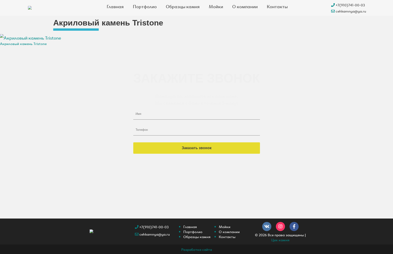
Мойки (216, 6)
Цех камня (280, 239)
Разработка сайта (196, 249)
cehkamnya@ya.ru (350, 10)
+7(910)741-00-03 (350, 4)
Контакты (277, 6)
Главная (115, 6)
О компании (245, 6)
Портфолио (145, 6)
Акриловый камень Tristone (23, 43)
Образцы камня (183, 6)
